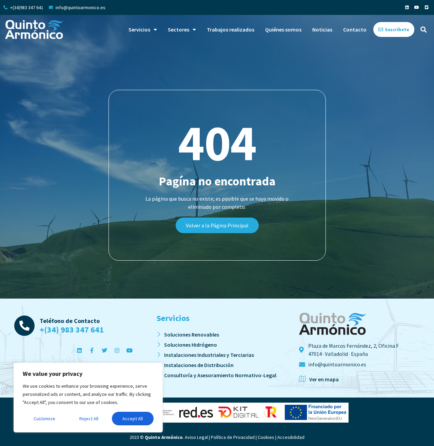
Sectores (178, 29)
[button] (423, 29)
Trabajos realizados (230, 29)
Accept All (132, 418)
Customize (44, 418)
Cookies (266, 437)
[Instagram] (117, 350)
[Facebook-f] (91, 350)
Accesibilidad (290, 437)
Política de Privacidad (233, 437)
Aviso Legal (196, 437)
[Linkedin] (407, 7)
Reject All (88, 418)
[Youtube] (417, 7)
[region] (88, 397)
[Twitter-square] (426, 7)
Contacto (355, 29)
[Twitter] (104, 350)
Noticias (322, 29)
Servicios (139, 29)
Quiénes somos (283, 29)
